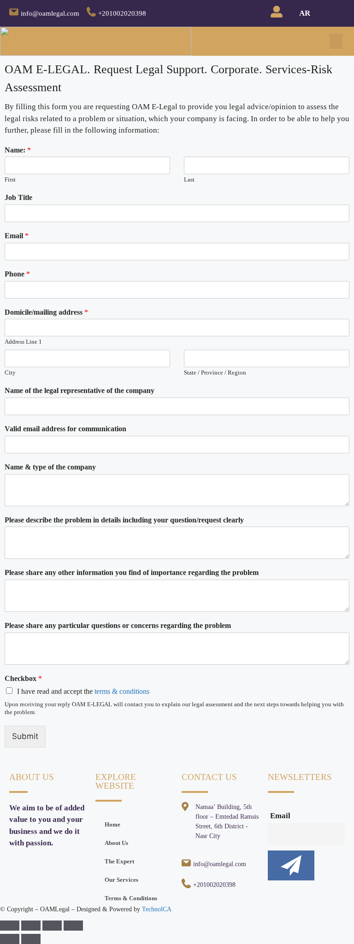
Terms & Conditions (131, 898)
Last (189, 179)
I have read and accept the (83, 691)
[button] (336, 41)
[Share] (31, 926)
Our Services (121, 879)
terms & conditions (121, 691)
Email (17, 236)
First (10, 179)
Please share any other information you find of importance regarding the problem (132, 572)
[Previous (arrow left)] (9, 939)
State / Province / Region (215, 372)
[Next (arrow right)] (31, 939)
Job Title (18, 197)
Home (112, 824)
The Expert (119, 861)
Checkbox (23, 678)
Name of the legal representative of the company (79, 390)
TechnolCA (156, 909)
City (10, 372)
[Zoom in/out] (73, 926)
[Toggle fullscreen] (52, 926)
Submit (25, 736)
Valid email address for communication (65, 429)
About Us (116, 842)
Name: (18, 150)
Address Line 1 (23, 341)
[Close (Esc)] (9, 926)
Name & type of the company (50, 467)
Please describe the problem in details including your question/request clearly (124, 520)
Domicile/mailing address (46, 312)
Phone (17, 274)
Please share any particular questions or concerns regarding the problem (118, 625)
